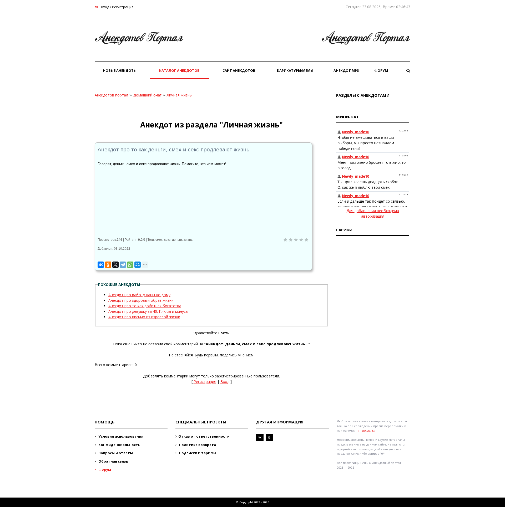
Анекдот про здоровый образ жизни (141, 300)
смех (159, 240)
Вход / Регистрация (116, 6)
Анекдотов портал (111, 95)
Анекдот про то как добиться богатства (144, 305)
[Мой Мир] (137, 265)
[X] (115, 265)
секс (167, 240)
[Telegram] (123, 265)
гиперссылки (366, 430)
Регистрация (205, 381)
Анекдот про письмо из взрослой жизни (144, 316)
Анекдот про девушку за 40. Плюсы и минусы (148, 311)
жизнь (188, 240)
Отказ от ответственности (204, 436)
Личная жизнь (179, 95)
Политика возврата (197, 444)
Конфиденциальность (119, 444)
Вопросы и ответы (115, 452)
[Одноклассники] (108, 265)
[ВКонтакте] (101, 265)
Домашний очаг (147, 95)
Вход (224, 381)
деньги (177, 240)
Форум (104, 469)
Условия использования (120, 436)
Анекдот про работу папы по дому (139, 294)
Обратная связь (113, 461)
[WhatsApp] (130, 265)
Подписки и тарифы (197, 452)
